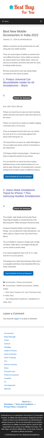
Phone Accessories (24, 282)
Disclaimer (8, 404)
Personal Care (9, 371)
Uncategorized (9, 385)
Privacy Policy (10, 407)
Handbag (7, 347)
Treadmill (7, 378)
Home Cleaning (10, 358)
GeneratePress (34, 435)
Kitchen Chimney (10, 364)
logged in (17, 319)
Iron (5, 361)
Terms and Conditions (24, 404)
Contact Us (22, 407)
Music (6, 368)
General (7, 344)
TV (5, 382)
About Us (26, 402)
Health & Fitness (10, 351)
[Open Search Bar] (41, 21)
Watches (7, 389)
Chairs (6, 340)
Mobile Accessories (24, 286)
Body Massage (9, 337)
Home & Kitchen (10, 354)
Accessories (10, 282)
